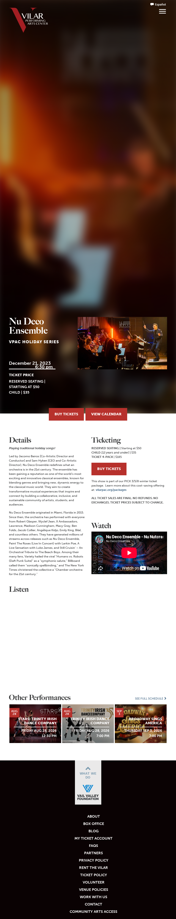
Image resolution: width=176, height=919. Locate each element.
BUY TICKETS (109, 469)
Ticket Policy (93, 875)
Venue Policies (93, 889)
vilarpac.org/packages (111, 490)
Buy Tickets (66, 414)
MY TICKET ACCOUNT (93, 838)
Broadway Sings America (145, 721)
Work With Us (93, 897)
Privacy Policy (93, 860)
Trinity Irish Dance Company (89, 721)
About (93, 816)
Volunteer (93, 882)
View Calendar (106, 414)
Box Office (93, 824)
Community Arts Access (93, 911)
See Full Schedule (149, 698)
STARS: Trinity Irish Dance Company (37, 721)
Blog (93, 831)
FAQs (93, 845)
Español (160, 4)
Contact (93, 904)
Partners (93, 853)
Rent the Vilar (93, 867)
